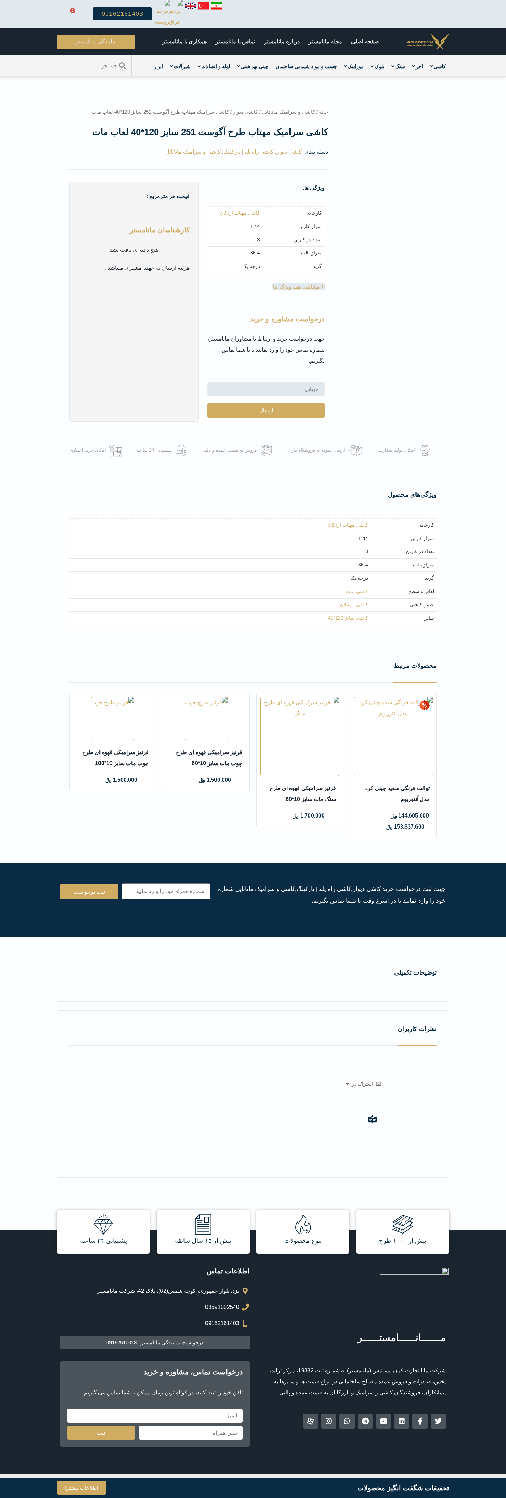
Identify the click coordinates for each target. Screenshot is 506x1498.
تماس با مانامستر (235, 41)
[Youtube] (383, 1421)
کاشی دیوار (245, 112)
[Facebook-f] (420, 1421)
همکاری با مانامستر (184, 41)
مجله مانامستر (325, 41)
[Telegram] (365, 1421)
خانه (323, 112)
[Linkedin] (401, 1421)
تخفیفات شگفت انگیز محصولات (403, 1488)
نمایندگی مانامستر (96, 41)
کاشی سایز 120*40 (348, 618)
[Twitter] (438, 1421)
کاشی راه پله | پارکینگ (248, 152)
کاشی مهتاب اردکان (240, 213)
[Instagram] (328, 1421)
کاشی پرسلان (354, 604)
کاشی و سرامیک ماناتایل (288, 112)
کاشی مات (357, 591)
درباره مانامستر (282, 41)
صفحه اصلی (365, 41)
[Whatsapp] (347, 1421)
